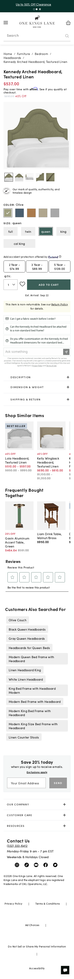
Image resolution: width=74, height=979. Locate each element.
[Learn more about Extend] (60, 256)
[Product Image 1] (19, 177)
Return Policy (59, 304)
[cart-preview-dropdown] (68, 23)
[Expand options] (68, 377)
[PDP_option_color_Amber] (31, 213)
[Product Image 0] (8, 177)
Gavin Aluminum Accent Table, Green (17, 542)
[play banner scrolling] (40, 9)
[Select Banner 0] (34, 9)
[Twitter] (56, 864)
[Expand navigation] (9, 22)
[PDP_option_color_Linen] (43, 213)
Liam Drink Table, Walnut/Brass (49, 536)
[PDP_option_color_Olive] (8, 213)
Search (13, 35)
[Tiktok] (27, 864)
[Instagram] (18, 864)
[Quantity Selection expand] (14, 284)
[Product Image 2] (29, 177)
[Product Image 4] (50, 177)
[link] (37, 377)
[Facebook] (46, 864)
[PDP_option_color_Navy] (19, 213)
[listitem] (17, 619)
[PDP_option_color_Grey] (55, 213)
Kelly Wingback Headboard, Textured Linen (48, 462)
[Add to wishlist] (22, 284)
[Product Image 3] (40, 177)
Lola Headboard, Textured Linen (17, 460)
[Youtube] (37, 864)
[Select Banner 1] (36, 9)
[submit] (67, 36)
